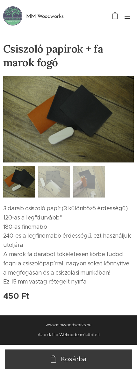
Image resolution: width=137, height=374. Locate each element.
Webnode (69, 334)
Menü (127, 16)
